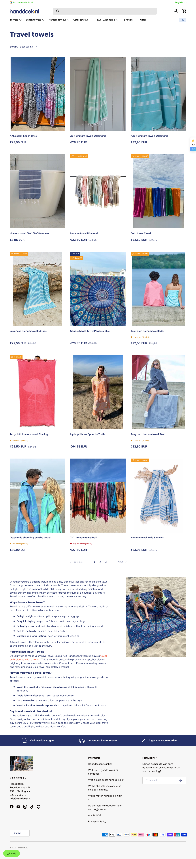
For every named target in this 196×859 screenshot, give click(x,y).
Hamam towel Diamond (84, 233)
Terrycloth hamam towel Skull (148, 434)
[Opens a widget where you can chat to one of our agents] (11, 853)
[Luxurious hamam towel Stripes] (37, 289)
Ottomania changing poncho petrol (30, 537)
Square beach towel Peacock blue (90, 330)
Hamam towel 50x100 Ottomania (29, 233)
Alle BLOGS (94, 815)
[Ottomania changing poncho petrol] (37, 496)
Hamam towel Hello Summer (147, 537)
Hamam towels (57, 19)
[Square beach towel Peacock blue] (98, 289)
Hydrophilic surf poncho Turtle (87, 434)
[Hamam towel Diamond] (98, 191)
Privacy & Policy (97, 821)
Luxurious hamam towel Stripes (28, 330)
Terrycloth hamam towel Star (147, 330)
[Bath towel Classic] (158, 191)
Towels (14, 19)
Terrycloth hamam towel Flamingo (29, 434)
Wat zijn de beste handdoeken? (106, 779)
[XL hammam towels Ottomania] (98, 94)
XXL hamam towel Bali (83, 537)
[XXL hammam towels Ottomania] (158, 94)
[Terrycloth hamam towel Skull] (158, 392)
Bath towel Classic (141, 233)
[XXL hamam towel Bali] (98, 496)
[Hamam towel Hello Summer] (158, 496)
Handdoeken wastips (100, 763)
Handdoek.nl (22, 848)
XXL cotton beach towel (23, 135)
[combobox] (105, 11)
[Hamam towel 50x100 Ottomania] (37, 191)
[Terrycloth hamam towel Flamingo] (37, 392)
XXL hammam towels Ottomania (149, 135)
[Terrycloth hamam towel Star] (158, 289)
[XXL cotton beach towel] (37, 94)
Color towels (80, 19)
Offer (143, 19)
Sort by (14, 46)
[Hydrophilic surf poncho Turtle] (98, 392)
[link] (76, 562)
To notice (127, 19)
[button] (184, 11)
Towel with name (105, 19)
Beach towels (33, 19)
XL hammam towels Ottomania (88, 135)
